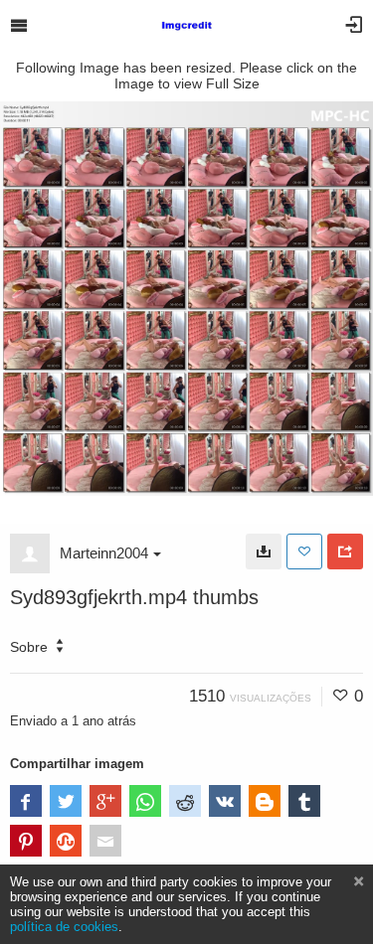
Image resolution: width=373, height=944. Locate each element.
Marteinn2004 (104, 553)
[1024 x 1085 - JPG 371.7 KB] (263, 551)
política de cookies (64, 926)
